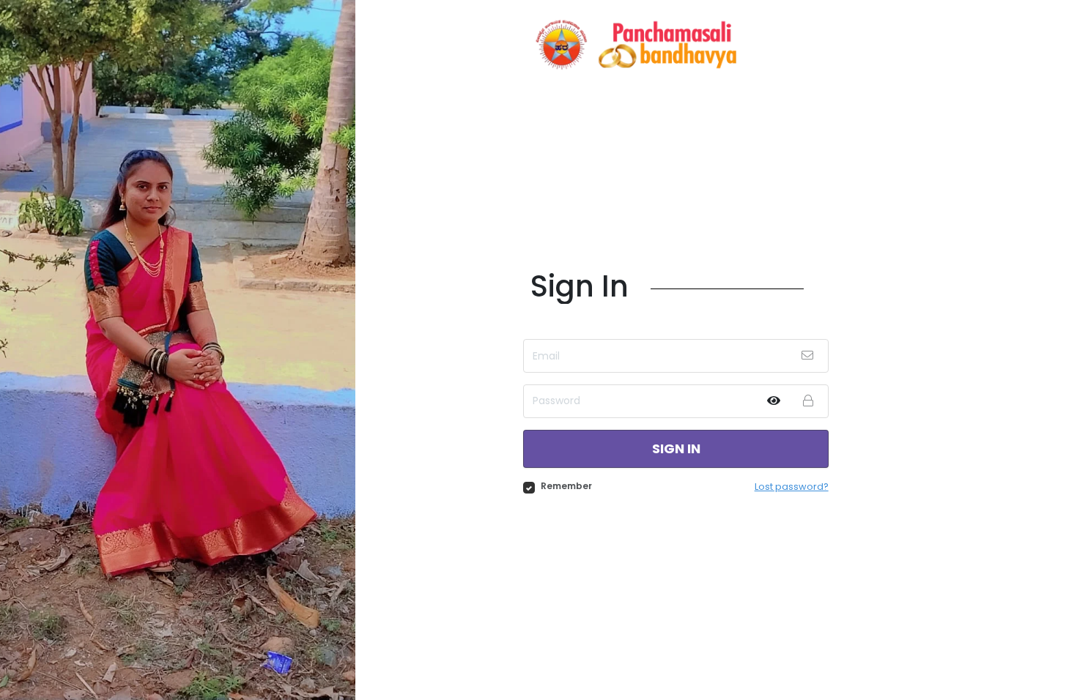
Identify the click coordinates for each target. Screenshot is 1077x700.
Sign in (676, 448)
